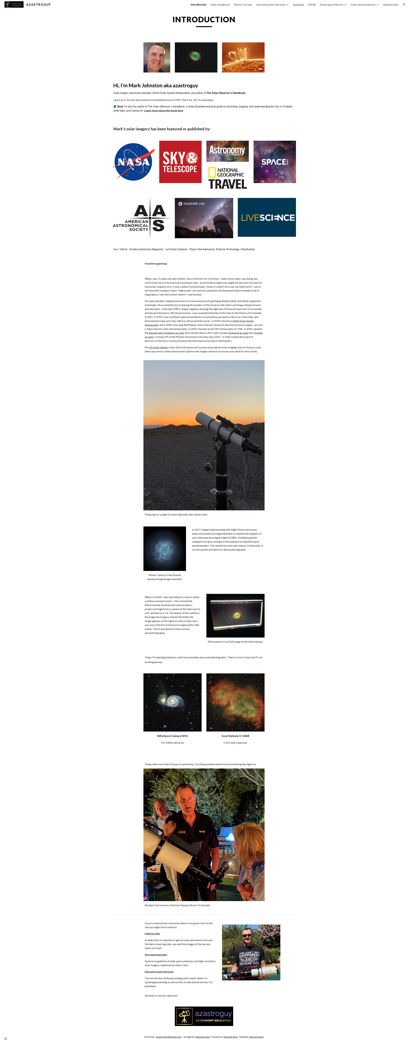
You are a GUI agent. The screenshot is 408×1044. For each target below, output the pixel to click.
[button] (404, 4)
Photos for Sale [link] (243, 4)
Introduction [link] (198, 4)
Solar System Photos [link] (363, 4)
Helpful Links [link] (390, 4)
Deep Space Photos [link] (331, 4)
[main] (204, 20)
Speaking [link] (298, 4)
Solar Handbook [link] (220, 4)
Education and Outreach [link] (270, 4)
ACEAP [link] (312, 4)
